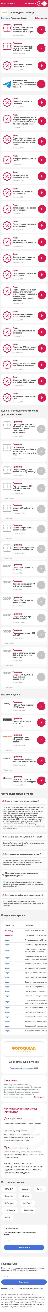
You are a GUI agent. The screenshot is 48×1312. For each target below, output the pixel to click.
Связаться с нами (8, 1289)
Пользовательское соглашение (31, 1289)
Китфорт (40, 1189)
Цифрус (25, 1189)
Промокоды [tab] (15, 18)
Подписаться (24, 1247)
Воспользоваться (42, 65)
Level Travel (27, 1203)
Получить (41, 84)
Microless (25, 1196)
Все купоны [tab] (5, 18)
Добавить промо (39, 3)
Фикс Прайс (28, 1210)
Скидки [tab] (23, 18)
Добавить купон (41, 18)
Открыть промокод (41, 30)
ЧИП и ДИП (8, 1189)
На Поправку (9, 1203)
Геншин (7, 1217)
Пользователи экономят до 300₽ (24, 1068)
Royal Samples (9, 1210)
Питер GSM (8, 1196)
